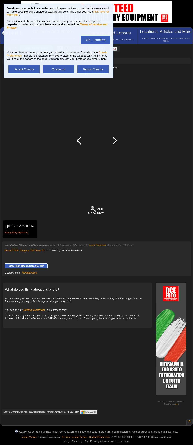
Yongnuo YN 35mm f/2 (32, 250)
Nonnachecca (29, 272)
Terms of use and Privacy (74, 437)
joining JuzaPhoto (34, 310)
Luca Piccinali (97, 245)
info (176, 404)
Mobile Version (29, 437)
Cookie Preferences (99, 437)
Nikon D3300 (11, 250)
